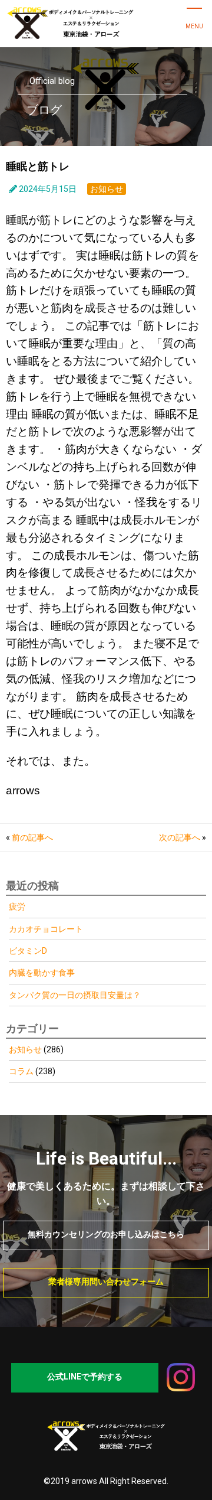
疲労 (17, 906)
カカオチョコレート (46, 929)
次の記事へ (179, 837)
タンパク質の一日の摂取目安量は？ (76, 995)
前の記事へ (32, 837)
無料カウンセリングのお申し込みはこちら (106, 1234)
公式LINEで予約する (84, 1376)
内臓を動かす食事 (42, 972)
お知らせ (106, 189)
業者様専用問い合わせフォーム (106, 1281)
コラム (21, 1071)
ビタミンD (28, 951)
